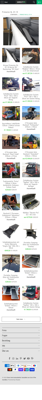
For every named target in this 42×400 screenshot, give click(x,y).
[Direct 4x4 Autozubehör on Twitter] (24, 359)
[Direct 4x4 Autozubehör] (21, 2)
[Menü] (1, 2)
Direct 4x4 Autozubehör (14, 377)
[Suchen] (34, 2)
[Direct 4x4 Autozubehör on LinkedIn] (17, 359)
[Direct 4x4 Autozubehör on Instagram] (13, 359)
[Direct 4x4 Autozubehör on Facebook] (9, 359)
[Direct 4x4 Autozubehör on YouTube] (28, 359)
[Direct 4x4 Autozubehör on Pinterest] (21, 359)
